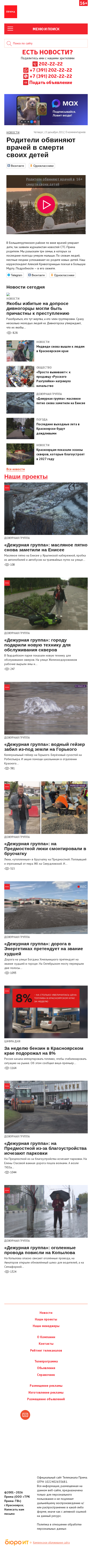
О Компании (46, 1337)
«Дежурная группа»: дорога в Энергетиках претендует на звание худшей (43, 948)
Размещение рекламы (46, 1386)
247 (12, 669)
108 (12, 564)
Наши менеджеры (46, 1326)
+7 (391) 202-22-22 (51, 69)
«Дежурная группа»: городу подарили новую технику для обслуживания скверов (37, 645)
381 (12, 768)
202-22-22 (51, 63)
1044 (13, 1172)
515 (12, 868)
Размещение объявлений (46, 1399)
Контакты (46, 1344)
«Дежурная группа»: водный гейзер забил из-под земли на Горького (44, 747)
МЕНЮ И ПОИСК (46, 28)
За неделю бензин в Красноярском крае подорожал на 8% (43, 1051)
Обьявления (46, 1368)
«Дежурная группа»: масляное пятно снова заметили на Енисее (46, 547)
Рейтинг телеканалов (46, 1350)
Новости (12, 299)
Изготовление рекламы (46, 1392)
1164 (13, 1068)
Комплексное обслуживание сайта (51, 1542)
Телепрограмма (46, 1361)
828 (15, 333)
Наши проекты (26, 476)
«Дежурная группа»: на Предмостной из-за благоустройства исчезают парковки (45, 1148)
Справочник (46, 1375)
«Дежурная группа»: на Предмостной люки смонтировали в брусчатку (45, 848)
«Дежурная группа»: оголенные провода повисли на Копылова (40, 1250)
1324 (13, 1272)
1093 (13, 973)
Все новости (15, 469)
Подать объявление (50, 82)
